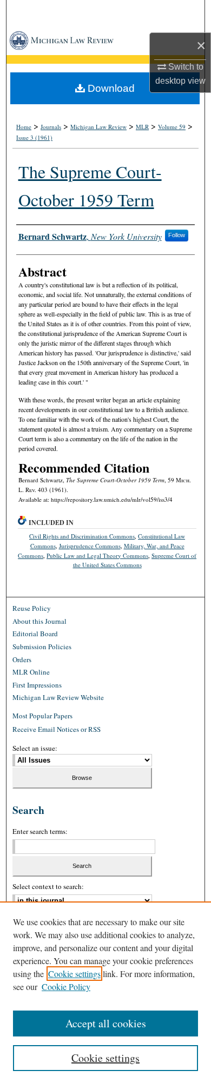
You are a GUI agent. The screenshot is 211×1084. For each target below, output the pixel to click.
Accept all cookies (105, 1023)
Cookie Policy (66, 986)
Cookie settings (74, 973)
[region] (105, 992)
